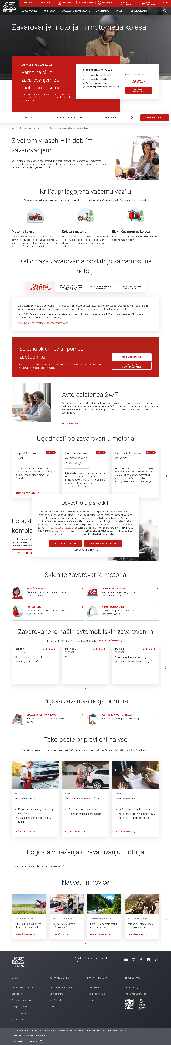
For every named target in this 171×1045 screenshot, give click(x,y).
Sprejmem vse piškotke (103, 543)
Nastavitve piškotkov (85, 550)
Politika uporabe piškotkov (58, 528)
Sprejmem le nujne (65, 543)
